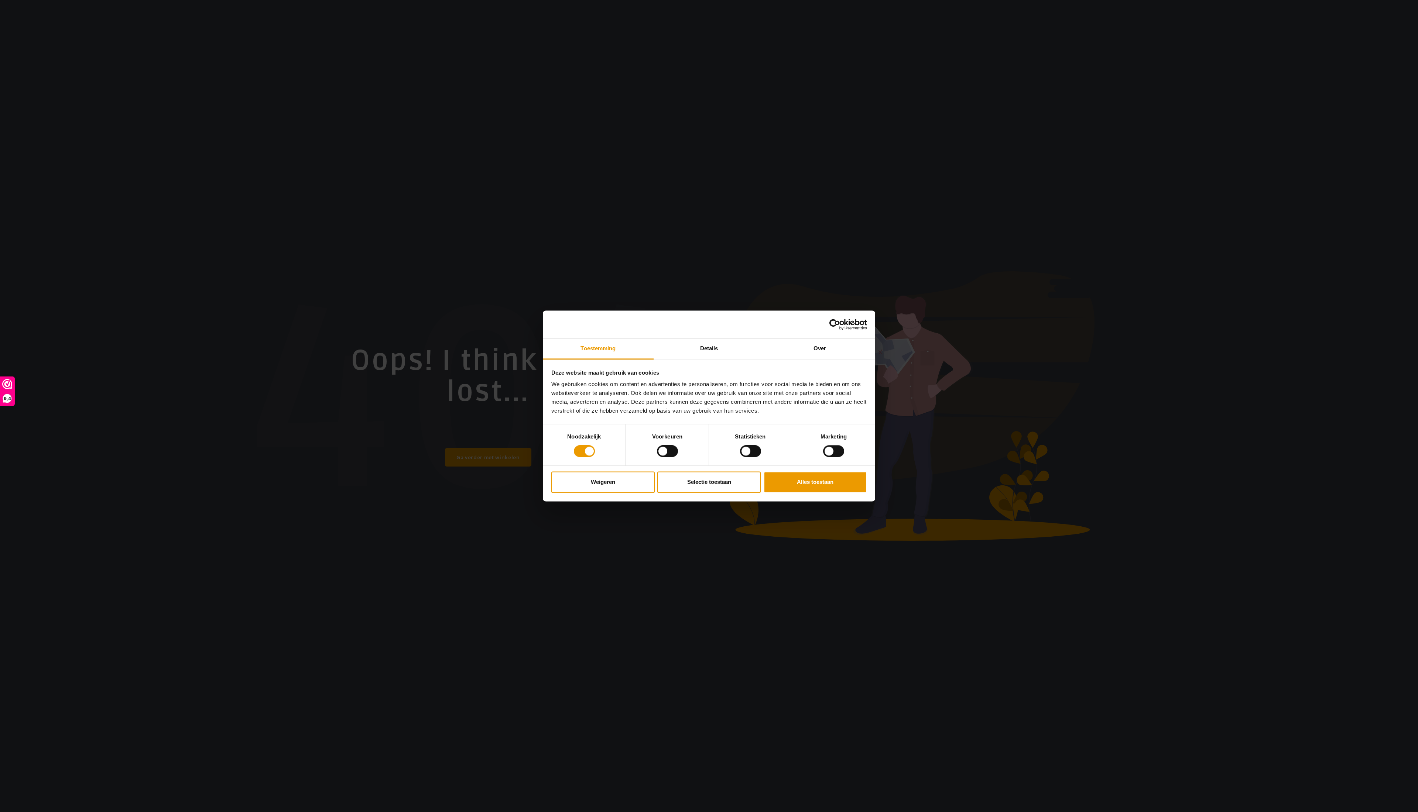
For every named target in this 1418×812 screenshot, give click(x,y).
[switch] (667, 451)
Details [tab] (709, 348)
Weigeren (603, 482)
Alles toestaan (815, 482)
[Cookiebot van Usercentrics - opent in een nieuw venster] (834, 324)
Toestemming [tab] (598, 348)
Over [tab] (820, 348)
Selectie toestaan (709, 482)
